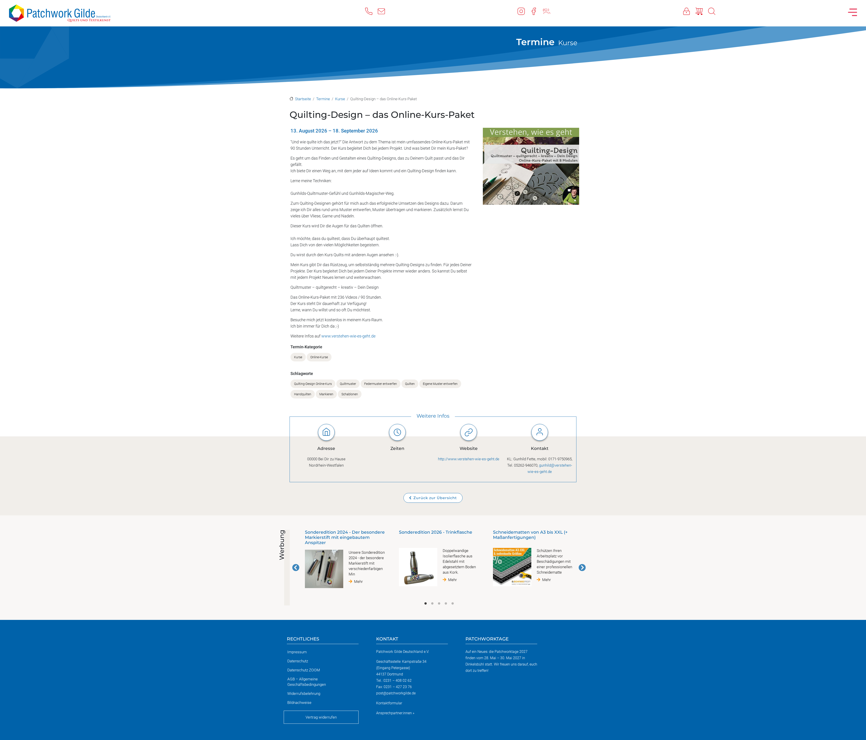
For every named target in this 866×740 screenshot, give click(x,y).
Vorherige (296, 567)
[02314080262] (371, 11)
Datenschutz (297, 661)
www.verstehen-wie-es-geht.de (348, 336)
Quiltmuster (348, 384)
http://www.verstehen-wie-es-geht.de (468, 459)
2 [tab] (432, 603)
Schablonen (349, 394)
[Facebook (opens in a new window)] (536, 11)
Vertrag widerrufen (321, 717)
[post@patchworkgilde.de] (384, 11)
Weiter (582, 567)
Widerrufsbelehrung (303, 693)
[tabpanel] (345, 561)
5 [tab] (452, 603)
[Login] (689, 11)
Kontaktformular (389, 703)
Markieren (326, 394)
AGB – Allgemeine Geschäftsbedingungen (306, 682)
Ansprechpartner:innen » (395, 713)
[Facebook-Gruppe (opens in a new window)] (549, 11)
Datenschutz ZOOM (303, 670)
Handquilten (302, 394)
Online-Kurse (319, 357)
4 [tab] (446, 603)
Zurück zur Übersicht (435, 498)
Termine (535, 41)
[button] (531, 167)
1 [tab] (425, 603)
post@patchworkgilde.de (396, 693)
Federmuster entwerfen (380, 384)
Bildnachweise (299, 702)
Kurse (567, 43)
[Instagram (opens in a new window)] (524, 11)
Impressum (297, 652)
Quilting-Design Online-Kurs (313, 384)
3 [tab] (439, 603)
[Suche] (714, 11)
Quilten (410, 384)
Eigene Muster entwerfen (440, 384)
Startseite (303, 99)
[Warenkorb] (702, 11)
